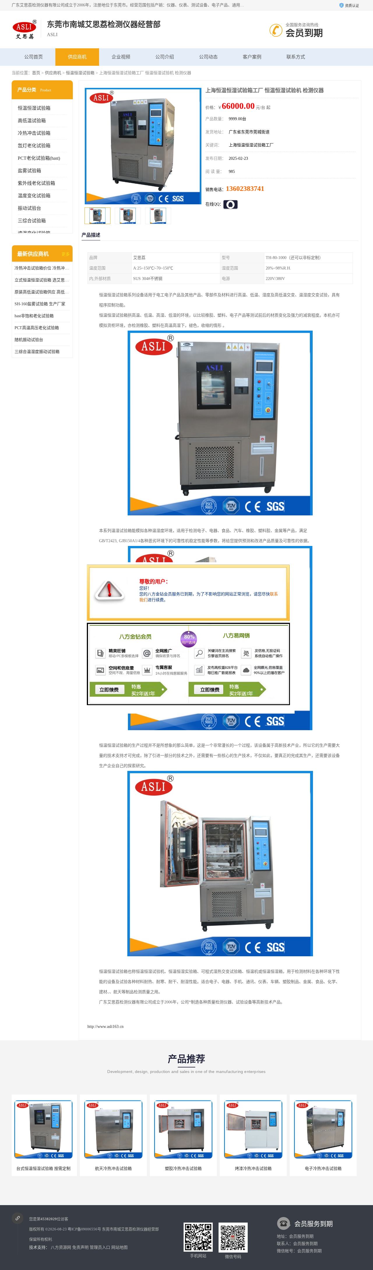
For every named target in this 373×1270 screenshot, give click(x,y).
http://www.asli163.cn (105, 1026)
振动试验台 (29, 208)
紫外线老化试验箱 (36, 183)
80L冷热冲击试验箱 (325, 1168)
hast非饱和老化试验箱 (34, 316)
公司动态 (208, 56)
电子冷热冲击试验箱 (255, 1168)
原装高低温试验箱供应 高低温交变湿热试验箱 (42, 292)
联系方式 (295, 56)
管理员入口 (100, 1247)
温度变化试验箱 (34, 195)
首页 (36, 73)
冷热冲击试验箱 (34, 133)
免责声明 (80, 1247)
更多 (65, 254)
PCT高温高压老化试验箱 (37, 328)
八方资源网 (61, 1247)
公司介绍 (164, 56)
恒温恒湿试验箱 (80, 73)
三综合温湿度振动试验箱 (37, 352)
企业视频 (121, 56)
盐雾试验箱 (29, 170)
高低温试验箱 (32, 120)
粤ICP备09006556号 (84, 1229)
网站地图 (119, 1247)
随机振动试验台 (29, 340)
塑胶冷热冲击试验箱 (115, 1168)
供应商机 (77, 56)
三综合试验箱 (32, 220)
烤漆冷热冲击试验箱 (185, 1168)
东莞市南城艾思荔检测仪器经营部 (130, 1229)
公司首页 (33, 56)
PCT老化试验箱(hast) (39, 158)
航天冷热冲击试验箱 (45, 1168)
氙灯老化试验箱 (34, 145)
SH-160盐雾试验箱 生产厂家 (40, 304)
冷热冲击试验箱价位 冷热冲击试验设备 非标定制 (42, 268)
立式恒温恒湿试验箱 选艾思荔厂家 (42, 280)
